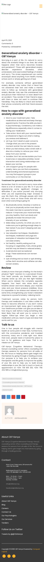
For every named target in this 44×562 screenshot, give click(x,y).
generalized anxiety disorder (21, 112)
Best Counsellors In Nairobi (12, 379)
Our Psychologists (9, 515)
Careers (5, 508)
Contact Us (6, 512)
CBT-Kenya (6, 346)
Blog (3, 504)
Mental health (7, 390)
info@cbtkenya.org (12, 484)
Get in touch (27, 365)
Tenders (5, 523)
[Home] (6, 4)
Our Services (7, 519)
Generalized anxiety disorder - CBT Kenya (17, 386)
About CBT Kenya (9, 501)
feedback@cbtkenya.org (15, 488)
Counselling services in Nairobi (13, 382)
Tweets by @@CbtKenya (12, 534)
